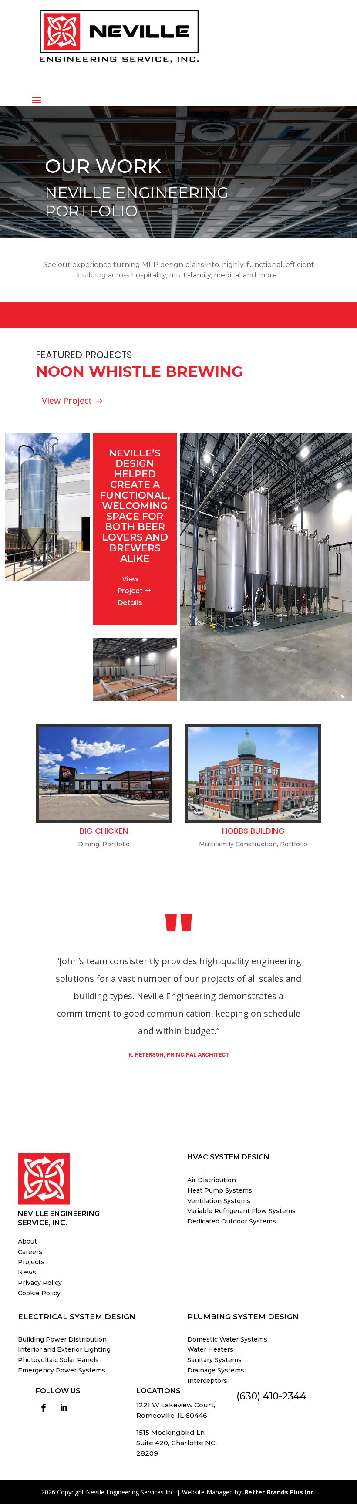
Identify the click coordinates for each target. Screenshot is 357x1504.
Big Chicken (104, 830)
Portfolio (116, 844)
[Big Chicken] (104, 773)
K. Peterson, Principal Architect (178, 1054)
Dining (88, 844)
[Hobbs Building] (253, 773)
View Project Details (130, 591)
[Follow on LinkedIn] (63, 1408)
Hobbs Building (253, 830)
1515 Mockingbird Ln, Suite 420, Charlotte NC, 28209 (176, 1442)
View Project (67, 401)
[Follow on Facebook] (43, 1408)
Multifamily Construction (238, 844)
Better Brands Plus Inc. (280, 1492)
